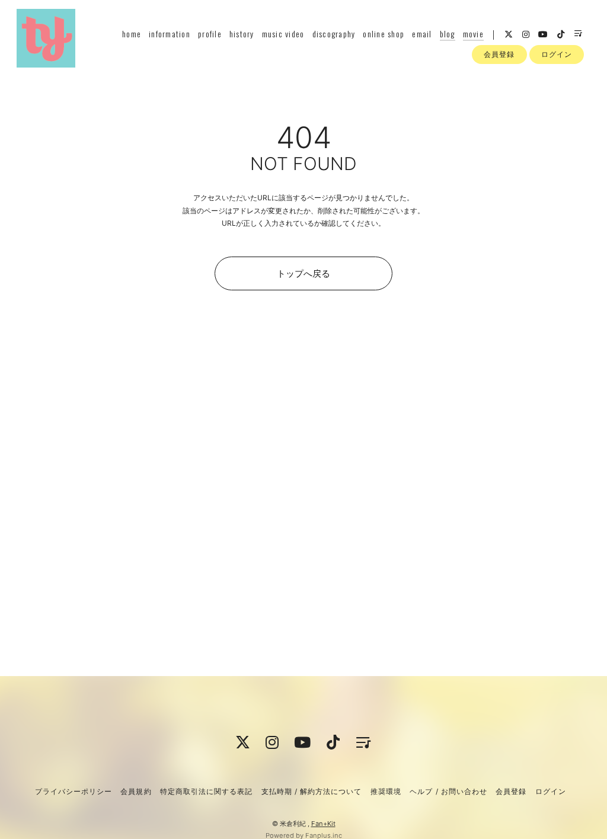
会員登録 (499, 54)
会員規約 (135, 791)
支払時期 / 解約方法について (311, 791)
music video (283, 33)
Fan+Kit (323, 823)
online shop (383, 33)
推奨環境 (385, 791)
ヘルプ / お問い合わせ (448, 791)
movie (473, 33)
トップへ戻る (303, 273)
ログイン (556, 54)
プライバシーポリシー (73, 791)
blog (447, 33)
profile (210, 33)
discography (334, 33)
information (169, 33)
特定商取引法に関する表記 (206, 791)
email (422, 33)
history (241, 33)
